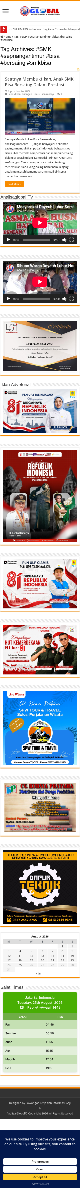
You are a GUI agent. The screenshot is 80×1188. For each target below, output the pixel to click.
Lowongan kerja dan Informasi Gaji (48, 1103)
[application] (40, 223)
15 (62, 955)
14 (52, 955)
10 (8, 955)
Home (7, 36)
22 (62, 960)
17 (8, 960)
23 (72, 960)
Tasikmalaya (47, 94)
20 (42, 960)
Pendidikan (14, 94)
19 (31, 960)
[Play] (8, 240)
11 (20, 955)
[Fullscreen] (71, 240)
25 (20, 965)
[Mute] (64, 240)
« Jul (38, 973)
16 (72, 955)
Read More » (14, 184)
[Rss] (40, 1108)
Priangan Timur (30, 94)
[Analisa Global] (40, 10)
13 (42, 955)
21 (52, 960)
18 (20, 960)
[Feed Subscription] (78, 69)
